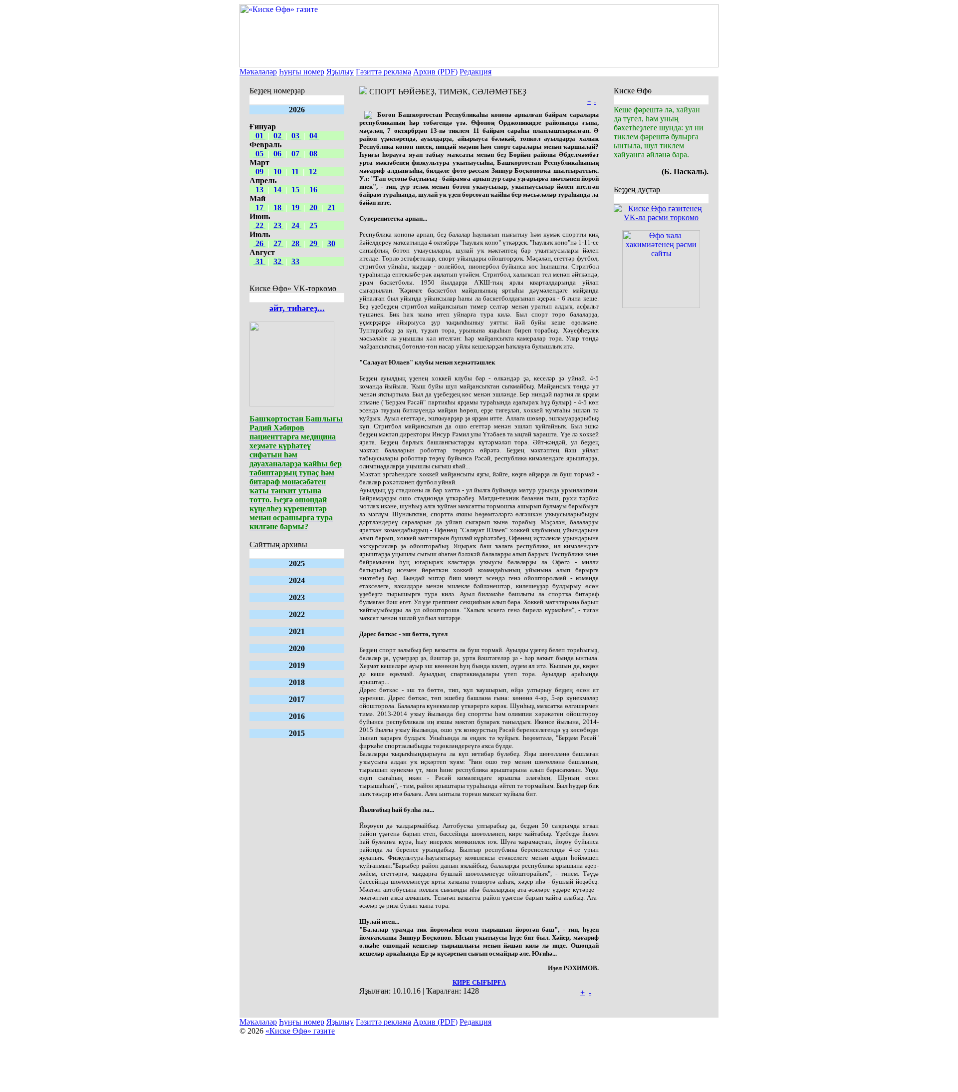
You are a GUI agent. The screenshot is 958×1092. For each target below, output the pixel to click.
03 (296, 135)
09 (259, 171)
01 (259, 135)
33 (295, 261)
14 (278, 189)
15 (296, 189)
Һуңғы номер (301, 71)
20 (314, 207)
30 (331, 243)
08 (314, 153)
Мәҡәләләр (258, 71)
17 (259, 207)
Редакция (475, 71)
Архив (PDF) (435, 71)
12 (314, 171)
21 (331, 207)
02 (278, 135)
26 (259, 243)
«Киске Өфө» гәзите (300, 1031)
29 (314, 243)
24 (296, 225)
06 (278, 153)
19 (296, 207)
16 (314, 189)
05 (259, 153)
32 (278, 261)
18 (278, 207)
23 (278, 225)
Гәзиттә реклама (383, 71)
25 (313, 225)
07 (296, 153)
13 (259, 189)
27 (278, 243)
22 (259, 225)
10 (278, 171)
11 (296, 171)
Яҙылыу (340, 71)
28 (296, 243)
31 (259, 261)
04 (314, 135)
